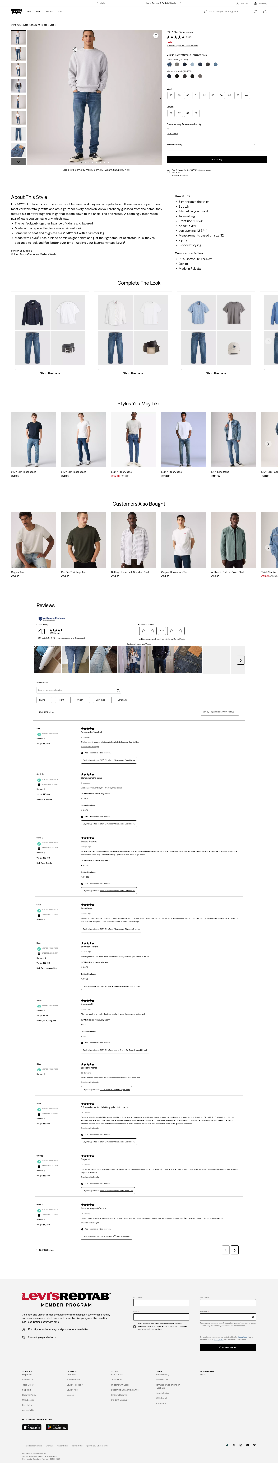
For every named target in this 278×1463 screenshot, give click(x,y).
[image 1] (81, 162)
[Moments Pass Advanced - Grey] (200, 76)
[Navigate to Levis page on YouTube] (247, 1446)
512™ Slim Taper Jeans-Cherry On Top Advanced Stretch (123, 1050)
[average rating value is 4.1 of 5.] (176, 37)
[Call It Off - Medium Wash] (192, 64)
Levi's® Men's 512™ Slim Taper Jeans (115, 1089)
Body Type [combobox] (100, 700)
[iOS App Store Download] (32, 1427)
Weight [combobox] (80, 700)
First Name (138, 1297)
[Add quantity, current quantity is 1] (261, 145)
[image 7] (104, 162)
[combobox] (222, 712)
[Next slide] (268, 341)
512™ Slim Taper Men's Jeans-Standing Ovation (120, 929)
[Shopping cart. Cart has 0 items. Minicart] (265, 11)
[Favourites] (255, 11)
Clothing (15, 24)
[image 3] (89, 162)
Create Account (228, 1347)
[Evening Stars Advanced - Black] (185, 76)
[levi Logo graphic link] (16, 11)
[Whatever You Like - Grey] (177, 64)
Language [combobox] (122, 700)
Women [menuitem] (49, 11)
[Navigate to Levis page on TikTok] (227, 1446)
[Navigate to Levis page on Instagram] (240, 1446)
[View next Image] (160, 98)
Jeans (26, 24)
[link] (49, 1446)
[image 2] (85, 162)
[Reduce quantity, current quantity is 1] (249, 145)
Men (21, 24)
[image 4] (92, 162)
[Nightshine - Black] (177, 76)
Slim (31, 24)
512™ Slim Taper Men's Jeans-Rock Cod (116, 1191)
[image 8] (108, 162)
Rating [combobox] (42, 700)
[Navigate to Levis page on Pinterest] (234, 1446)
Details (102, 3)
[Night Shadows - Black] (208, 64)
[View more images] (18, 161)
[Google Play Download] (57, 1427)
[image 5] (96, 162)
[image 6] (100, 162)
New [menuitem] (29, 11)
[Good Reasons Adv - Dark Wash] (169, 76)
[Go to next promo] (181, 3)
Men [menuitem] (38, 11)
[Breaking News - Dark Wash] (200, 64)
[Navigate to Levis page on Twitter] (254, 1446)
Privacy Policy (218, 1340)
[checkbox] (135, 1326)
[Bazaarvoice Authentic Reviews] (52, 619)
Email (136, 1311)
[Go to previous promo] (97, 3)
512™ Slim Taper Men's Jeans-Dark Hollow (117, 760)
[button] (172, 133)
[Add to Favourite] (155, 35)
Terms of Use (242, 1337)
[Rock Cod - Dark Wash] (185, 64)
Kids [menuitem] (60, 11)
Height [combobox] (61, 700)
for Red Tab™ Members (182, 45)
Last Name (205, 1297)
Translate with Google (90, 746)
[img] (253, 1316)
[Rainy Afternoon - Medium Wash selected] (169, 64)
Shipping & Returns (180, 175)
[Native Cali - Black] (192, 76)
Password (204, 1311)
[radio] (171, 95)
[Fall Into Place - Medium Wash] (216, 64)
